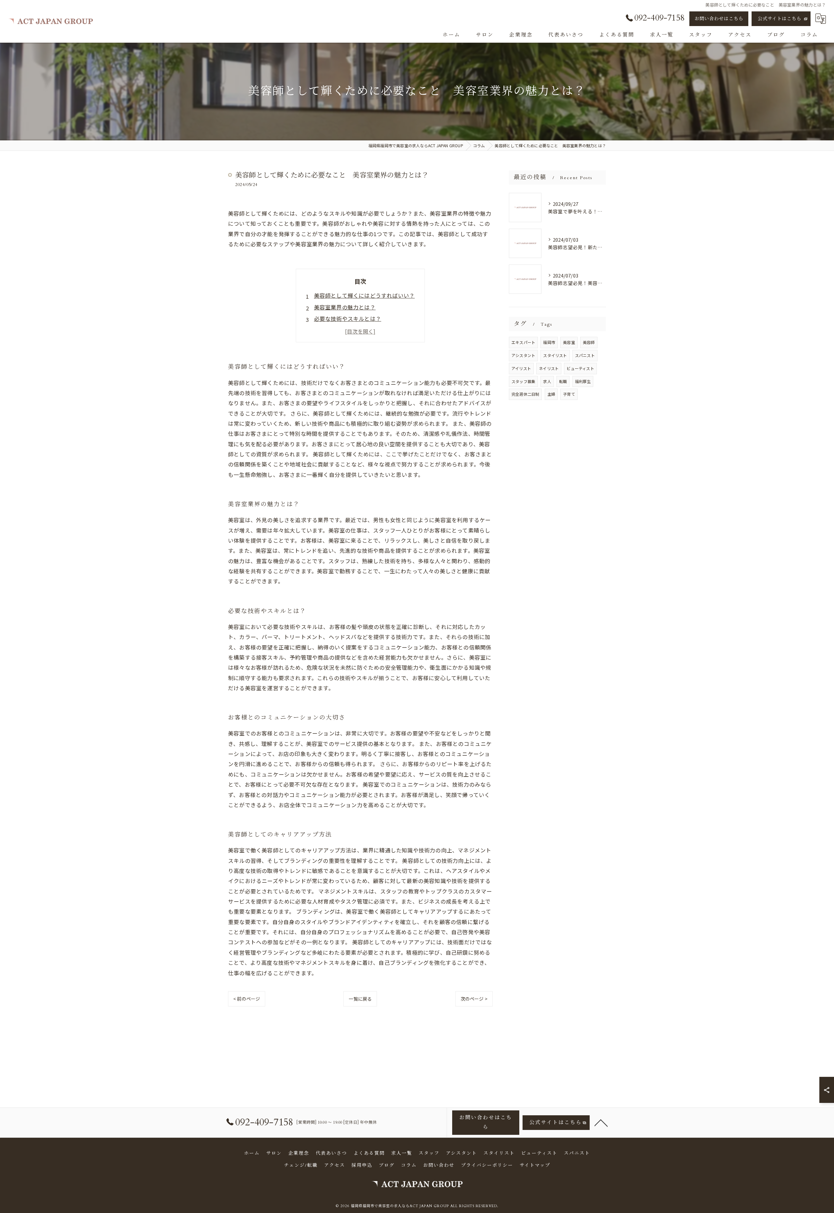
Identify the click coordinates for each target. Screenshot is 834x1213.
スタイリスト (555, 355)
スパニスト (585, 355)
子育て (569, 394)
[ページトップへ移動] (601, 1122)
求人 (547, 381)
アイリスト (521, 368)
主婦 (551, 394)
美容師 (589, 342)
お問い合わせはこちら (719, 19)
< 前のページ (246, 998)
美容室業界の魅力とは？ (345, 307)
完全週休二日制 (525, 394)
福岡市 (549, 342)
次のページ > (474, 998)
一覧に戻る (360, 998)
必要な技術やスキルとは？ (347, 318)
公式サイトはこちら (779, 19)
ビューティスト (580, 368)
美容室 (569, 342)
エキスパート (523, 342)
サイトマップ (535, 1165)
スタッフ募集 (523, 381)
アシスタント (523, 355)
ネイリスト (549, 368)
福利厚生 (583, 381)
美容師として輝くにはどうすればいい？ (364, 295)
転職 (563, 381)
